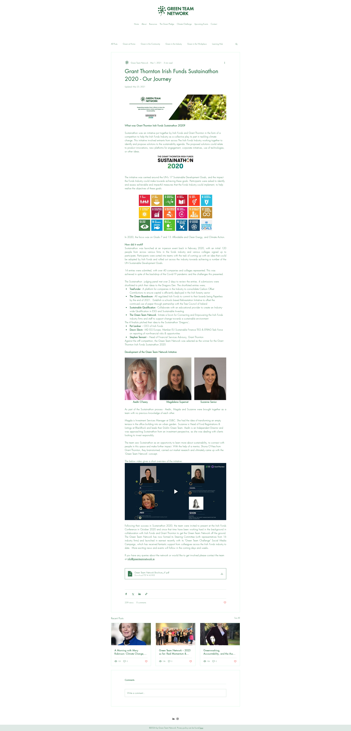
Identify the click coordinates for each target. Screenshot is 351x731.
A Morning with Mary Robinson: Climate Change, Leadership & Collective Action (130, 652)
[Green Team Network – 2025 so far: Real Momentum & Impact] (175, 634)
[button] (236, 44)
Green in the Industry (173, 44)
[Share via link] (146, 594)
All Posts (114, 44)
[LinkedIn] (173, 718)
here (201, 727)
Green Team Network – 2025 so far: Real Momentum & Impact (175, 652)
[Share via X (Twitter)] (132, 594)
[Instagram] (177, 718)
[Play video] (175, 491)
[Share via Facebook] (126, 594)
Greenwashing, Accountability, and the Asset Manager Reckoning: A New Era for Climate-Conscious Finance (219, 652)
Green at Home (129, 44)
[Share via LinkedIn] (139, 594)
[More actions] (224, 62)
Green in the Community (150, 44)
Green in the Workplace (197, 44)
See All (237, 618)
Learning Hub (217, 44)
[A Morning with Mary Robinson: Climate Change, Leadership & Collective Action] (131, 634)
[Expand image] (141, 378)
